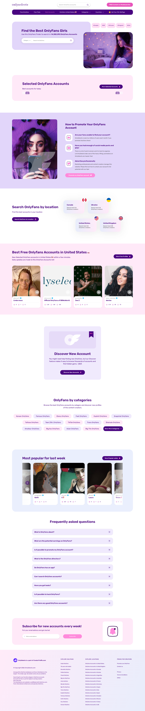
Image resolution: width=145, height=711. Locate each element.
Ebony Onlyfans (63, 416)
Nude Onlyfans (64, 663)
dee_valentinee (111, 298)
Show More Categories (112, 428)
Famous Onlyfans (43, 416)
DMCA (118, 678)
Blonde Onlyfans (65, 684)
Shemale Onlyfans (113, 422)
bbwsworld (48, 298)
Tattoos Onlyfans (31, 422)
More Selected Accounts (110, 86)
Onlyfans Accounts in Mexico (93, 699)
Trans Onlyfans (93, 422)
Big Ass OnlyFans (52, 429)
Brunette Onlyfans (65, 669)
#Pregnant (120, 25)
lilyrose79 (16, 298)
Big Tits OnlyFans (92, 429)
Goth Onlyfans (64, 699)
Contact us (120, 666)
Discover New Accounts (71, 372)
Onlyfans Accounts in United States (94, 663)
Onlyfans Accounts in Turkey (92, 701)
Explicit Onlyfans (100, 416)
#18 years (111, 25)
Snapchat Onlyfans (121, 416)
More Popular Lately (111, 458)
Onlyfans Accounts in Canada (93, 669)
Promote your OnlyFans (123, 663)
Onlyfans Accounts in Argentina (93, 675)
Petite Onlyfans (65, 672)
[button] (27, 93)
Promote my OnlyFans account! (79, 175)
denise (108, 300)
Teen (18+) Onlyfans (53, 422)
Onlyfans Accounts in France (93, 681)
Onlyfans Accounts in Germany (93, 684)
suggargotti (38, 495)
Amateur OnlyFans (32, 429)
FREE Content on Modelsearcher (119, 4)
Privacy (119, 672)
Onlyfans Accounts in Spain (92, 693)
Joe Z (77, 300)
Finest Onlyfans (65, 675)
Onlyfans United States (67, 12)
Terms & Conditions (122, 675)
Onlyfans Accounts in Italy (92, 690)
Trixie (118, 497)
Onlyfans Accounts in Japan (92, 687)
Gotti (36, 497)
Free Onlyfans (24, 12)
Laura (91, 497)
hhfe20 (65, 495)
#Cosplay (95, 25)
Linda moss (18, 300)
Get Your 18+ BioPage (118, 12)
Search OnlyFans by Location (24, 219)
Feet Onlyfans (81, 416)
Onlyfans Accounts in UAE (92, 704)
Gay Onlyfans (64, 701)
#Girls (128, 25)
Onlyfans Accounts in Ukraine (93, 672)
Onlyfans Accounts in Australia (93, 678)
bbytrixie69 (120, 495)
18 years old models (66, 666)
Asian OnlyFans (72, 429)
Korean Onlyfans (22, 416)
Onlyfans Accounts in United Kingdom (95, 666)
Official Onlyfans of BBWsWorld (57, 300)
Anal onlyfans (64, 681)
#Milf (103, 25)
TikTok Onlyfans (74, 422)
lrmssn (91, 495)
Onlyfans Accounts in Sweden (93, 696)
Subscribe (72, 636)
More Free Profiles (122, 256)
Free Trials (37, 12)
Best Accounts (50, 12)
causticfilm (79, 298)
